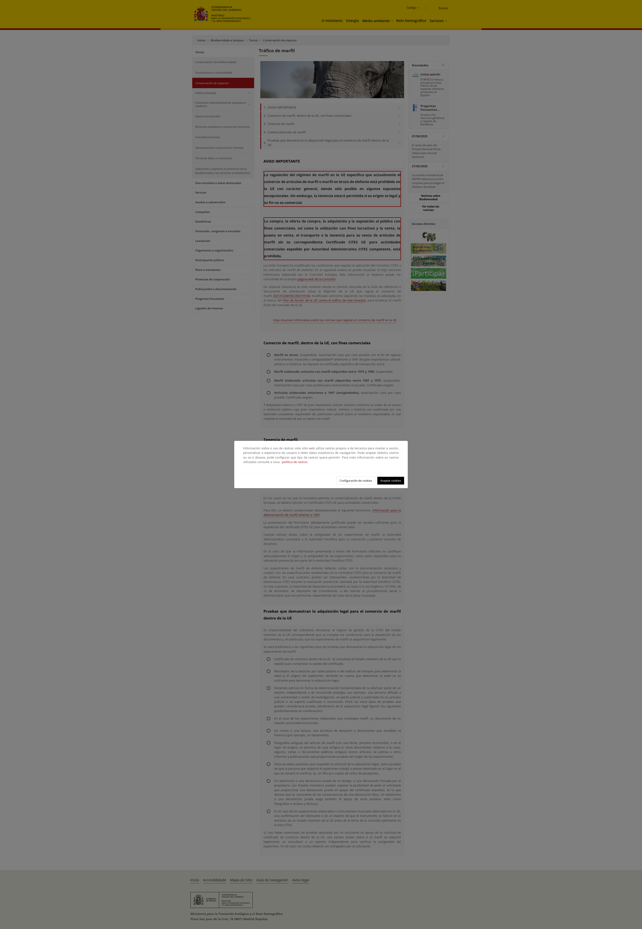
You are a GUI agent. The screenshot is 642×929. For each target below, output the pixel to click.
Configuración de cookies (356, 480)
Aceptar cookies (390, 480)
